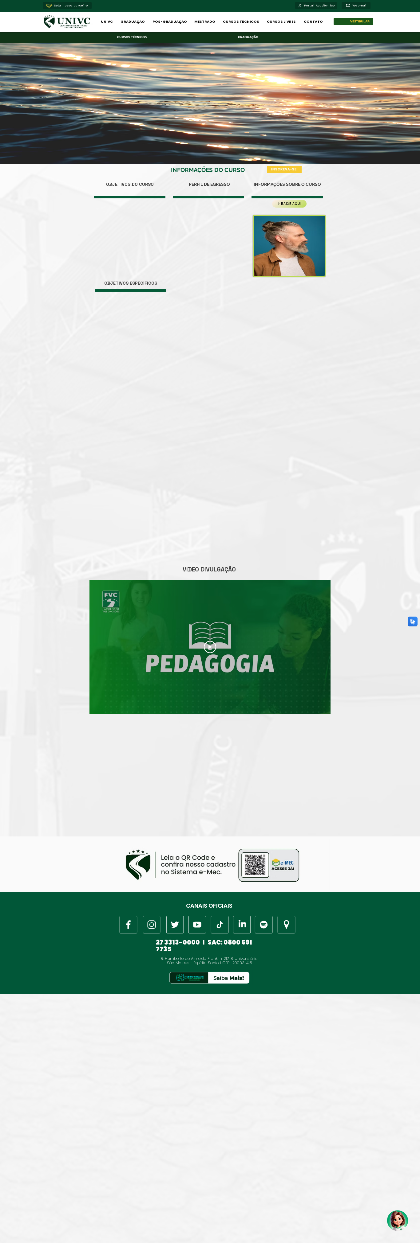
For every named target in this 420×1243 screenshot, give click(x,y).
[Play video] (210, 647)
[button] (107, 21)
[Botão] (209, 977)
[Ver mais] (128, 924)
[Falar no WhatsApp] (398, 1221)
